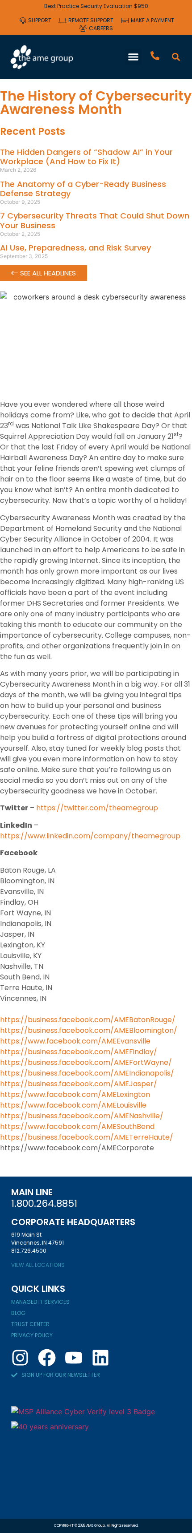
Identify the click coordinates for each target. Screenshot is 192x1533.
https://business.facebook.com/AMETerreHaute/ (86, 1137)
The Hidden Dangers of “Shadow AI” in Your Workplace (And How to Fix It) (86, 156)
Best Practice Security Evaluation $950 (96, 6)
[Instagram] (20, 1358)
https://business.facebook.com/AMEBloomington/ (88, 1030)
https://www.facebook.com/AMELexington (75, 1094)
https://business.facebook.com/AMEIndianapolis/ (87, 1073)
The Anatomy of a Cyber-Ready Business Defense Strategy (83, 188)
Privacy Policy (32, 1335)
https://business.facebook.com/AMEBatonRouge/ (87, 1020)
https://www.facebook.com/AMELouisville (73, 1105)
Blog (18, 1313)
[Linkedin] (100, 1358)
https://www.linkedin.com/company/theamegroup (90, 836)
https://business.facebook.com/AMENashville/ (81, 1116)
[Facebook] (47, 1358)
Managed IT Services (40, 1302)
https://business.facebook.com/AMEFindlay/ (78, 1052)
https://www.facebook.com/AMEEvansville (75, 1041)
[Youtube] (74, 1358)
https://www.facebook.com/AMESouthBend (77, 1126)
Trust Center (30, 1324)
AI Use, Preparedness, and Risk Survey (75, 247)
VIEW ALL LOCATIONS (38, 1265)
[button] (133, 57)
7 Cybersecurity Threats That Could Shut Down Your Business (94, 220)
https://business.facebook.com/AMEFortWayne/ (86, 1062)
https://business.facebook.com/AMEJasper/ (78, 1084)
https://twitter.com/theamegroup (97, 808)
